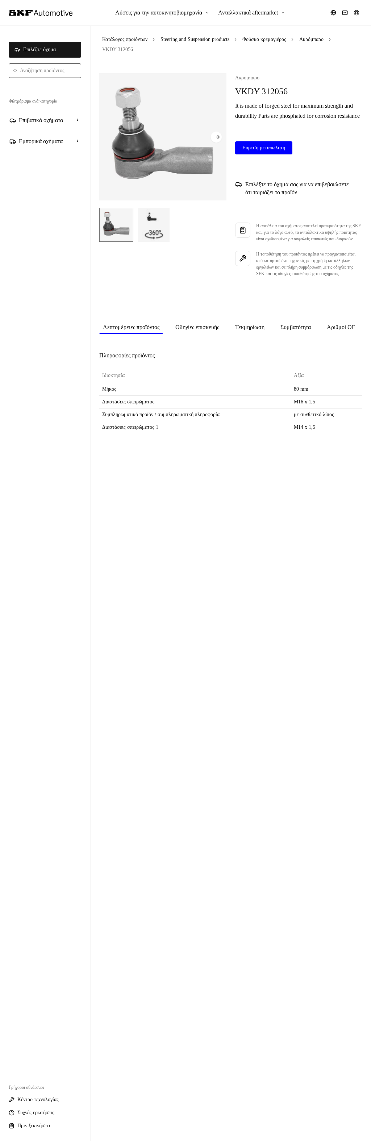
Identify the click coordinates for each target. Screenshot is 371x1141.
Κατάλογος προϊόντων (124, 39)
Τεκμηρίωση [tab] (249, 327)
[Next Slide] (216, 137)
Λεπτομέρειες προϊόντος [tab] (131, 327)
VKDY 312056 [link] (117, 49)
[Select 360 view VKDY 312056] (154, 225)
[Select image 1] (116, 225)
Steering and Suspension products (195, 39)
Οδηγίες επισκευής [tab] (197, 327)
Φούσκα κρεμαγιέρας (264, 39)
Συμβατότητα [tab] (295, 327)
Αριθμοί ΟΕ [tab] (341, 327)
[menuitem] (162, 13)
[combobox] (45, 70)
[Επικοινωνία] (345, 12)
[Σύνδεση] (356, 12)
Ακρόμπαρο (311, 39)
